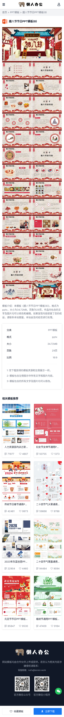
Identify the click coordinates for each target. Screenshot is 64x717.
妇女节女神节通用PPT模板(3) (48, 446)
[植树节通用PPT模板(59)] (48, 596)
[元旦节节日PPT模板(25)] (16, 596)
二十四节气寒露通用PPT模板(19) (48, 561)
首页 (4, 12)
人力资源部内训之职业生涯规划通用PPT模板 (16, 446)
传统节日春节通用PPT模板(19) (16, 504)
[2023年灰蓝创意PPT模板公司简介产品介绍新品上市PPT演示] (16, 538)
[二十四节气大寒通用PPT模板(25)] (48, 481)
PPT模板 (14, 12)
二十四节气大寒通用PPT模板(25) (48, 504)
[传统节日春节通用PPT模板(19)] (16, 481)
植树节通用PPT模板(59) (48, 618)
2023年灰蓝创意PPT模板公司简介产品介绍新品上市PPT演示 (16, 561)
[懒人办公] (30, 4)
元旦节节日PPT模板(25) (16, 618)
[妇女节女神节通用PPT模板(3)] (48, 424)
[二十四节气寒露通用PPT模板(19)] (48, 538)
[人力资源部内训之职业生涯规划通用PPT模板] (16, 424)
